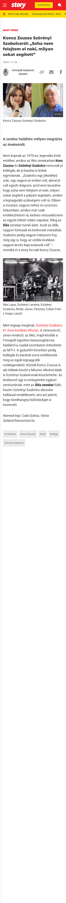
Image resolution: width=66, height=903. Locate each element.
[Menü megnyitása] (5, 5)
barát (43, 434)
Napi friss (10, 30)
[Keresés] (59, 5)
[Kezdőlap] (18, 5)
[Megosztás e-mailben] (50, 72)
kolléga (54, 434)
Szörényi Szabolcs (14, 442)
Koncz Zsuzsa (27, 434)
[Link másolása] (40, 72)
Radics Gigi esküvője (18, 14)
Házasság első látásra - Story (46, 14)
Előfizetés (44, 5)
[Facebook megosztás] (59, 72)
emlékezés (10, 434)
